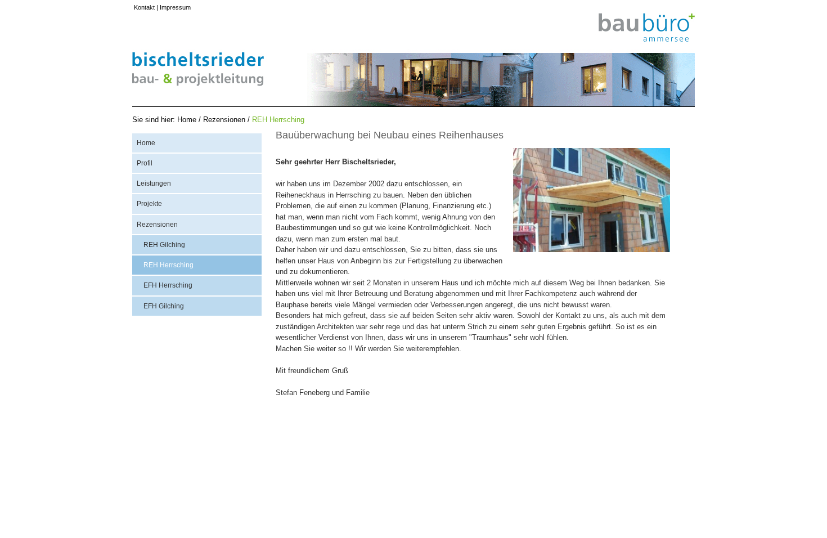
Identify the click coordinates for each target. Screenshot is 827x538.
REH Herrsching (278, 119)
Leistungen (154, 183)
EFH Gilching (163, 306)
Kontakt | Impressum (162, 7)
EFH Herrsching (167, 285)
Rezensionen (224, 119)
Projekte (149, 204)
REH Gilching (164, 245)
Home (186, 119)
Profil (144, 163)
